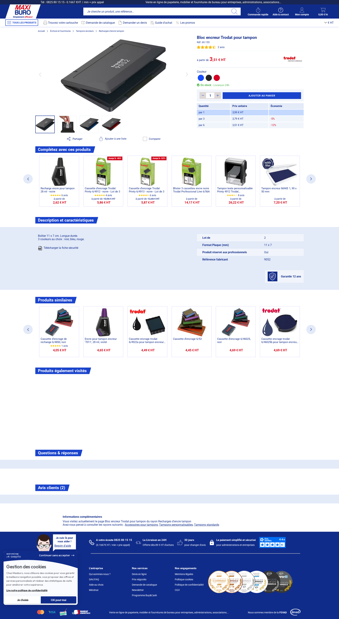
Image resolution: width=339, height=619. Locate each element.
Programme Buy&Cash (144, 595)
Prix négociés (139, 579)
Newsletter (138, 590)
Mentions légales (184, 574)
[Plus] (217, 95)
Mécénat (94, 590)
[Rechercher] (234, 11)
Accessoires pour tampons (141, 524)
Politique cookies (184, 579)
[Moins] (203, 95)
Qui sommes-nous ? (100, 574)
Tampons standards (206, 524)
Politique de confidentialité (189, 584)
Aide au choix (96, 584)
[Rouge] (217, 78)
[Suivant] (187, 74)
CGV (177, 590)
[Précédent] (40, 74)
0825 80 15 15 (55, 2)
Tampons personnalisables (176, 524)
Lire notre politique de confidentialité (26, 590)
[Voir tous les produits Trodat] (293, 59)
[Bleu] (201, 78)
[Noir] (209, 78)
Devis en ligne (139, 574)
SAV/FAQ (94, 579)
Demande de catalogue (144, 584)
